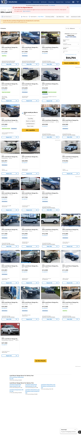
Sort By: (67, 28)
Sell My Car (44, 2)
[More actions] (18, 64)
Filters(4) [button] (25, 16)
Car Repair (67, 2)
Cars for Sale (36, 2)
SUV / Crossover (11, 10)
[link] (25, 55)
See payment (4, 53)
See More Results (40, 361)
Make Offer (8, 64)
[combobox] (10, 16)
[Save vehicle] (18, 33)
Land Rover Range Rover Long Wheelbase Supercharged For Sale (32, 391)
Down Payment (65, 47)
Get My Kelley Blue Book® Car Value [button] (70, 54)
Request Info (9, 100)
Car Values (28, 2)
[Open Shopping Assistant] (79, 432)
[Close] (75, 429)
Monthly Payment (66, 39)
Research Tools (59, 2)
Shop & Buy (51, 2)
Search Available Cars (70, 63)
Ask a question (30, 130)
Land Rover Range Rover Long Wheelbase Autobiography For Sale (48, 386)
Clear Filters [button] (41, 16)
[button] (73, 2)
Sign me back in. (27, 11)
